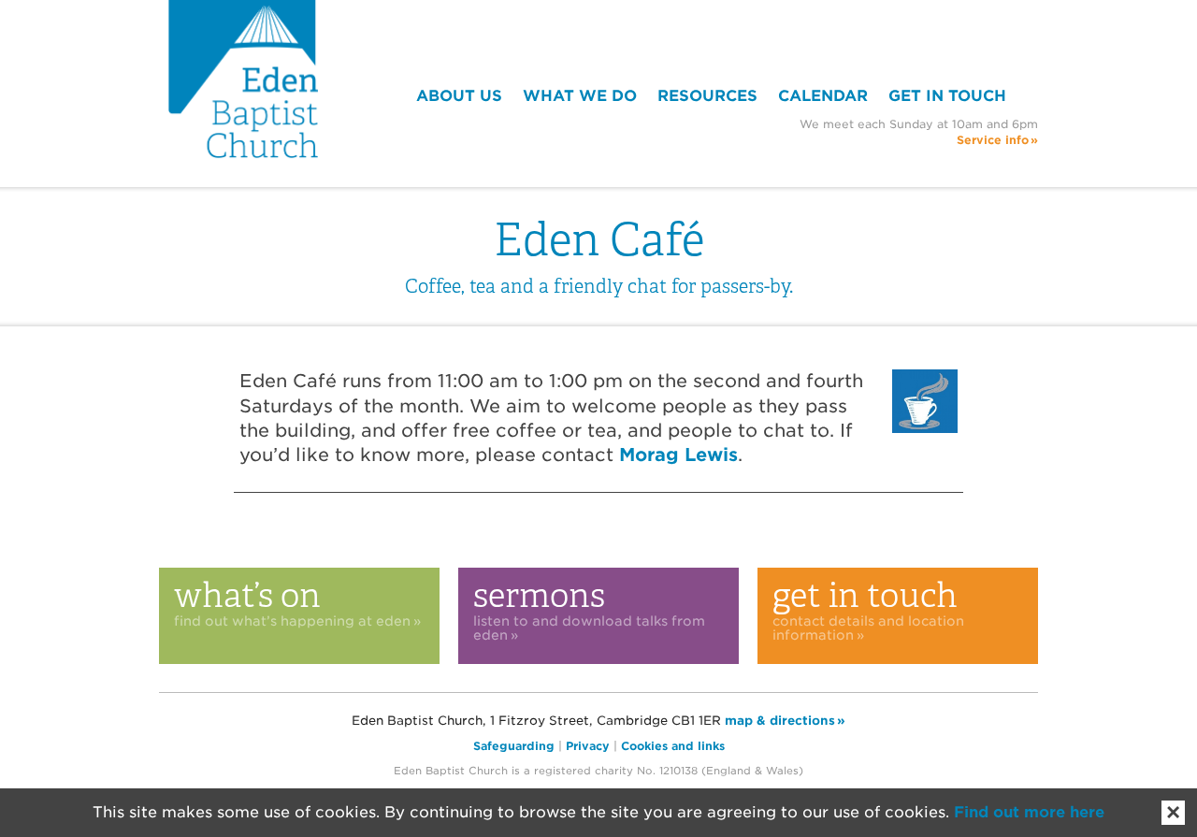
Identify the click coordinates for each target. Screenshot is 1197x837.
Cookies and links (673, 746)
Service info (993, 140)
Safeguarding (514, 746)
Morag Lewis (678, 455)
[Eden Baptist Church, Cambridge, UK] (243, 79)
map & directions (780, 721)
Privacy (588, 746)
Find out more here (1029, 812)
